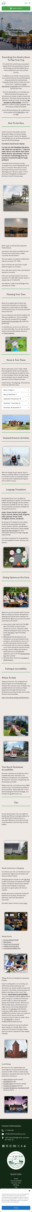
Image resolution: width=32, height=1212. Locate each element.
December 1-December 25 (11, 403)
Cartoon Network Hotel (10, 940)
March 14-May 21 (8, 390)
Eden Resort (7, 942)
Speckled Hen (7, 1082)
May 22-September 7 (10, 394)
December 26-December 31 (12, 408)
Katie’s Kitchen (8, 1079)
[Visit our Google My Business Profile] (7, 1146)
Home (16, 1179)
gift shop (27, 879)
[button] (29, 1191)
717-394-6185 (19, 112)
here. (26, 903)
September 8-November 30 (12, 399)
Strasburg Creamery (9, 1086)
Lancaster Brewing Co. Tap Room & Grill (16, 1088)
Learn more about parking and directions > (15, 698)
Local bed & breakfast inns (11, 948)
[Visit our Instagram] (10, 1146)
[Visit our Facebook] (3, 1146)
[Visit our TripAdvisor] (14, 1146)
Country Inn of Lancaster (11, 944)
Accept (16, 1208)
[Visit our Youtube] (25, 1146)
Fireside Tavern (8, 1084)
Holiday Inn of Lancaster (11, 946)
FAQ (17, 114)
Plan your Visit (16, 1183)
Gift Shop (16, 1185)
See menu (11, 633)
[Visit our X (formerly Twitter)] (18, 1146)
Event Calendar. (9, 333)
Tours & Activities (16, 1181)
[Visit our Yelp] (21, 1146)
